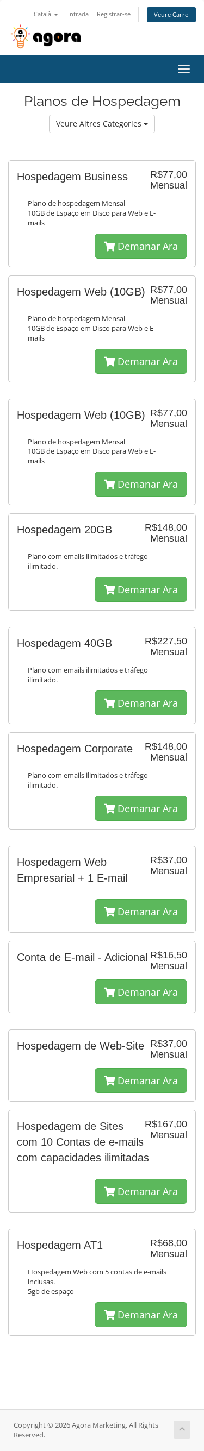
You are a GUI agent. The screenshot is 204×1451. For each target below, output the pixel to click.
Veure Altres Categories (100, 123)
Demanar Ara (146, 246)
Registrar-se (114, 14)
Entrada (77, 14)
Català (43, 14)
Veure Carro (171, 14)
